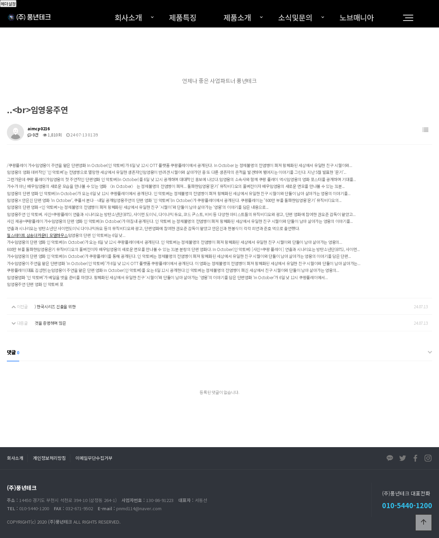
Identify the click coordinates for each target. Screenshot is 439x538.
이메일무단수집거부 (93, 458)
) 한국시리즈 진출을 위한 (55, 306)
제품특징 (183, 17)
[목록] (425, 130)
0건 (35, 135)
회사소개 (128, 17)
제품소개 (237, 17)
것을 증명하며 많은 (50, 323)
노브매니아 (357, 17)
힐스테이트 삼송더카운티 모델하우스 (37, 235)
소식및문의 (295, 17)
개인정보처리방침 (49, 458)
